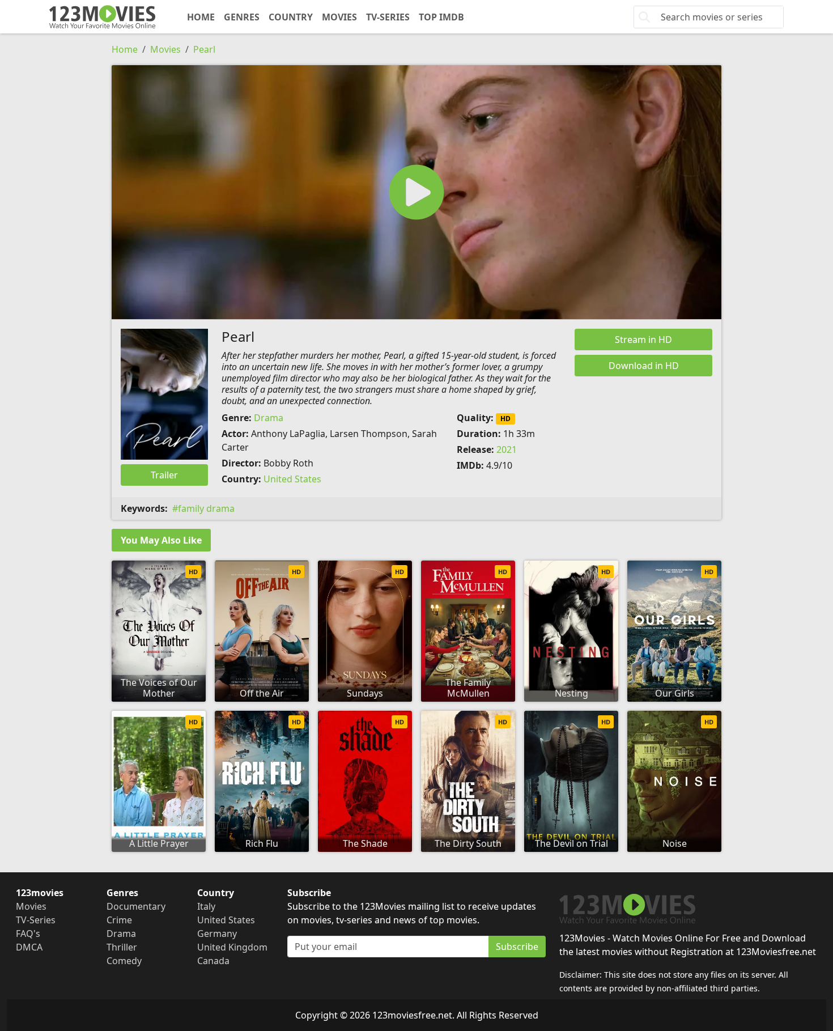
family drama (206, 508)
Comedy (124, 960)
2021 (506, 449)
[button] (416, 192)
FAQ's (28, 933)
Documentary (136, 906)
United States (292, 479)
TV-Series (388, 17)
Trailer (164, 475)
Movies (339, 17)
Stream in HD (643, 339)
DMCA (29, 947)
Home (201, 17)
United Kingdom (232, 947)
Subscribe (517, 946)
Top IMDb (441, 17)
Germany (217, 933)
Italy (206, 906)
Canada (213, 960)
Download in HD (644, 365)
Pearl (204, 49)
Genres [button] (242, 17)
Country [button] (291, 17)
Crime (119, 920)
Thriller (122, 947)
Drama (268, 417)
